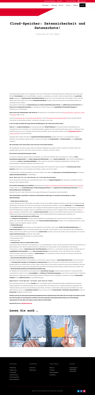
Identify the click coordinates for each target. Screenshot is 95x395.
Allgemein (56, 34)
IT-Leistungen (45, 5)
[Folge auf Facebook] (81, 391)
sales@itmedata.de (26, 303)
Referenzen (54, 5)
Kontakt (82, 5)
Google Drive (77, 112)
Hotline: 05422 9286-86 (71, 1)
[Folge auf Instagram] (84, 391)
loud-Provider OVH (15, 133)
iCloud (83, 112)
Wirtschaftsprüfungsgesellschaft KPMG (56, 118)
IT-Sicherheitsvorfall (73, 131)
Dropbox (14, 114)
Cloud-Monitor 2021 (20, 118)
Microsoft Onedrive (68, 112)
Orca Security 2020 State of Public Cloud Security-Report (59, 185)
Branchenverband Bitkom (35, 118)
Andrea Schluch (42, 34)
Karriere (68, 5)
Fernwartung (83, 1)
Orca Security (79, 185)
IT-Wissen (75, 5)
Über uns (61, 5)
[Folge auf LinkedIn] (78, 391)
